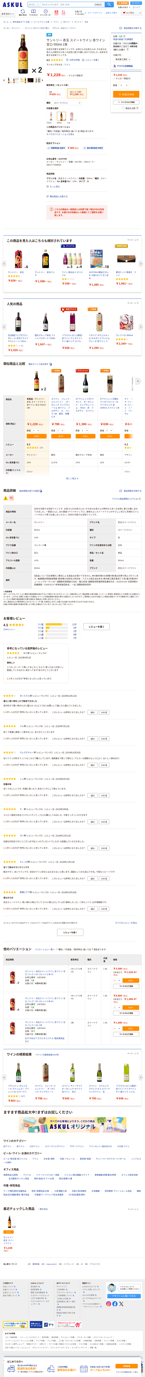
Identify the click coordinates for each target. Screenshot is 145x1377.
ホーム (5, 22)
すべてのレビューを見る (126, 923)
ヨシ (22, 835)
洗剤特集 (97, 1341)
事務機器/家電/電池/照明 (105, 1175)
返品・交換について (10, 1296)
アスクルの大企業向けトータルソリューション (91, 1305)
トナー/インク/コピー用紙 (47, 1175)
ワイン (56, 22)
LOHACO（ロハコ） (89, 1287)
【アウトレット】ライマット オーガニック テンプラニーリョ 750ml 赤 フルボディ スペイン (85, 405)
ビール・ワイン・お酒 (41, 22)
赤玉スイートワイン (68, 28)
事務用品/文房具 (10, 1175)
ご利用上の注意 (62, 1299)
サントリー (16, 28)
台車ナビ (42, 1344)
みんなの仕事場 (88, 1295)
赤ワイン (66, 22)
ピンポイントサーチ (79, 1348)
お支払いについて (9, 1293)
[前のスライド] (4, 80)
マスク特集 (83, 1344)
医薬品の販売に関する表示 (65, 1314)
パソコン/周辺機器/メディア (76, 1175)
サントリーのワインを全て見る (37, 28)
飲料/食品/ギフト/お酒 (21, 22)
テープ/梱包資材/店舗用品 (14, 1191)
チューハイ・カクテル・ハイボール (111, 1159)
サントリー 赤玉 (81, 22)
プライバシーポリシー (64, 1293)
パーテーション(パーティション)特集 (19, 1341)
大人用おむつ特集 (97, 1344)
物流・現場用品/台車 (40, 1191)
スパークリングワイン (55, 1146)
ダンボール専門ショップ (14, 1344)
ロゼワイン (35, 1146)
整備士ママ (25, 892)
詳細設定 (98, 4)
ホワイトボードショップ (102, 1337)
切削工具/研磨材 (79, 1191)
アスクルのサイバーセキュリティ (40, 1302)
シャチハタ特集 (125, 1344)
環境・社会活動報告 (38, 1293)
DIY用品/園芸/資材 (77, 1195)
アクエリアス (95, 1264)
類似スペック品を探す (39, 364)
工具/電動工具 (60, 1191)
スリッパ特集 (109, 1341)
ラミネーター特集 (84, 1337)
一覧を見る (43, 1209)
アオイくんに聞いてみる (124, 1296)
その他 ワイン (123, 1146)
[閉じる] (141, 1357)
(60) (138, 447)
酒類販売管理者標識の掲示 (65, 1308)
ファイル (27, 1175)
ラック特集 (51, 1341)
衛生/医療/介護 (65, 1178)
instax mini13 (51, 1264)
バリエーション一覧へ (45, 949)
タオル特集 (121, 1341)
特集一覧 (93, 1348)
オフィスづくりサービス (59, 1348)
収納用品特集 (111, 1344)
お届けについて (9, 1290)
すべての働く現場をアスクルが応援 (62, 1344)
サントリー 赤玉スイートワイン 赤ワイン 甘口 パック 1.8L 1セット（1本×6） (45, 999)
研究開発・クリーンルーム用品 (118, 1191)
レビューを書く (92, 60)
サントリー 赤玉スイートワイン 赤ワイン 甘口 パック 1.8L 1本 (45, 1023)
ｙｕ (22, 779)
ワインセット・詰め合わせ (100, 1146)
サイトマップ (61, 1287)
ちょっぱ (24, 862)
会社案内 (34, 1287)
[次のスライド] (42, 80)
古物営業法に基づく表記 (65, 1302)
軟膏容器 (36, 1264)
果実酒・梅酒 (85, 1159)
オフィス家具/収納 (129, 1175)
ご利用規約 (60, 1290)
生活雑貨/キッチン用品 (19, 1178)
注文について (8, 1287)
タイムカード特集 (67, 1337)
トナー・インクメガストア (29, 1337)
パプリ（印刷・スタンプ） (91, 1290)
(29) (41, 447)
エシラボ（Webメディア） (91, 1298)
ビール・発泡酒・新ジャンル (15, 1159)
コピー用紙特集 (11, 1337)
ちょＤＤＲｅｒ (27, 752)
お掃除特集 (87, 1341)
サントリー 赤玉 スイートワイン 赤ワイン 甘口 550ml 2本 (8, 1240)
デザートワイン (77, 1146)
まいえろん (25, 696)
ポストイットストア (40, 1348)
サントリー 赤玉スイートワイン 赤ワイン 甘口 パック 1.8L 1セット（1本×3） (45, 972)
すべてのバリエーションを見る (60, 134)
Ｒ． (22, 809)
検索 (109, 4)
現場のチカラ (31, 1344)
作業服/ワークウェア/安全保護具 (49, 1195)
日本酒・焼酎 (49, 1159)
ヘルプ (137, 7)
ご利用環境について (64, 1296)
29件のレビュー (9, 629)
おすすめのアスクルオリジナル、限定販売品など (45, 1039)
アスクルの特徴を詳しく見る (127, 1372)
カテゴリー (6, 14)
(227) (23, 1096)
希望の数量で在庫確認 (123, 39)
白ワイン (7, 1146)
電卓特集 (45, 1337)
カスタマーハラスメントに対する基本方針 (40, 1297)
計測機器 (96, 1191)
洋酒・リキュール (67, 1159)
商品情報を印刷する (132, 28)
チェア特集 (40, 1341)
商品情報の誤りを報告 (29, 491)
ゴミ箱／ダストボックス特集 (69, 1341)
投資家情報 (35, 1290)
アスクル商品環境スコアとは (125, 499)
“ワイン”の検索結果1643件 (47, 1055)
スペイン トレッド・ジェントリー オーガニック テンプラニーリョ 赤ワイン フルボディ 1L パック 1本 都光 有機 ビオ (61, 408)
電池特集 (54, 1337)
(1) (22, 345)
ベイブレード (69, 1264)
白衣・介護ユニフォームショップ (17, 1348)
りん (22, 726)
